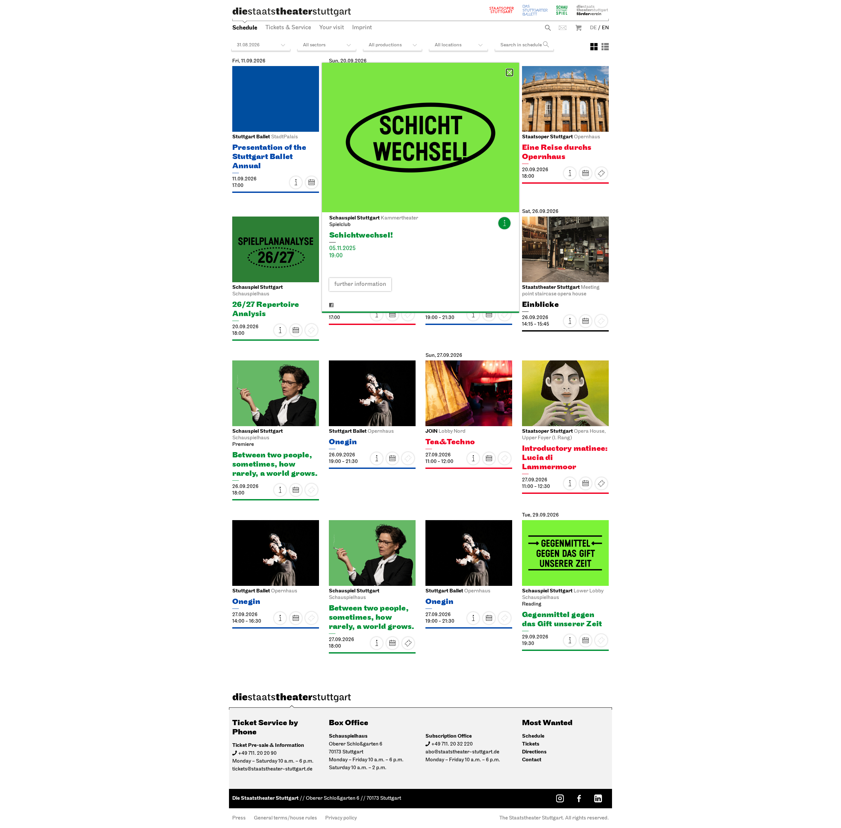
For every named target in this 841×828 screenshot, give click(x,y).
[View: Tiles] (594, 46)
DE (593, 28)
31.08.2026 (248, 45)
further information (360, 285)
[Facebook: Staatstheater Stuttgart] (579, 798)
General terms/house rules (285, 818)
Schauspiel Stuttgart (561, 10)
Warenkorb (578, 28)
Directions (534, 752)
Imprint (362, 28)
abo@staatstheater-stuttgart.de (462, 752)
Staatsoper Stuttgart (501, 10)
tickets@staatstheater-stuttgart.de (272, 769)
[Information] (504, 223)
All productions (385, 45)
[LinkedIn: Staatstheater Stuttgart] (598, 798)
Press (239, 818)
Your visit (331, 28)
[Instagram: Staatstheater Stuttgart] (560, 798)
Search (548, 28)
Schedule (244, 27)
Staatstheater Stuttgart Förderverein (592, 10)
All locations (448, 45)
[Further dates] (311, 182)
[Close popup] (509, 72)
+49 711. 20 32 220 (452, 744)
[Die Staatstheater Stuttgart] (292, 11)
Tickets (601, 173)
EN (605, 28)
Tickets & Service (288, 28)
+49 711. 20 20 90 (257, 753)
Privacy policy (341, 818)
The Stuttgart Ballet (535, 10)
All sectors (314, 45)
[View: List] (605, 46)
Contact (562, 28)
